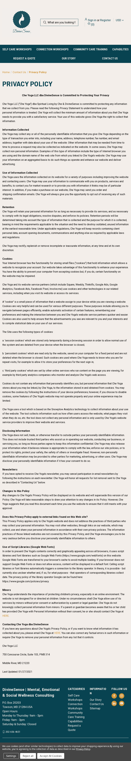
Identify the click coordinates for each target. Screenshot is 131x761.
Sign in (92, 20)
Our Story (69, 58)
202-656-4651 (13, 731)
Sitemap (95, 708)
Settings (11, 756)
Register (105, 20)
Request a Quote (24, 58)
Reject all (28, 756)
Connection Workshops (52, 49)
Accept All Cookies (51, 756)
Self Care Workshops (17, 49)
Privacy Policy (83, 748)
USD (119, 20)
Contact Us (110, 58)
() (92, 24)
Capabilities (120, 49)
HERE (5, 615)
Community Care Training (90, 49)
